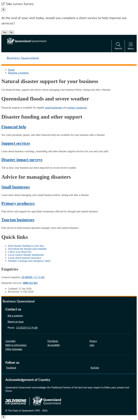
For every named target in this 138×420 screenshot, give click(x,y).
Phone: (23, 328)
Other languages (13, 349)
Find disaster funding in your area (26, 245)
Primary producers (18, 203)
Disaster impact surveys (21, 159)
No (11, 32)
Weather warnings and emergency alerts (29, 260)
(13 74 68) (33, 277)
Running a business (18, 72)
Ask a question (15, 316)
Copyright (10, 341)
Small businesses (15, 187)
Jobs (92, 345)
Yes (4, 32)
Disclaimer (52, 341)
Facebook (11, 368)
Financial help (13, 127)
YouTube (94, 368)
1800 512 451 (30, 283)
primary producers (77, 107)
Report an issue (16, 322)
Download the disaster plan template (27, 248)
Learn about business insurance (24, 257)
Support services (15, 143)
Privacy (93, 341)
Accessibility (53, 345)
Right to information (16, 345)
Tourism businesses (17, 220)
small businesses (53, 107)
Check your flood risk (19, 251)
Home (11, 69)
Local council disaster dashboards (26, 254)
